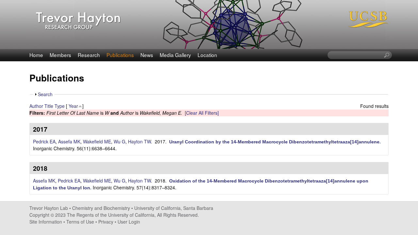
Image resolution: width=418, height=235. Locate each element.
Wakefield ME (97, 141)
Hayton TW (139, 141)
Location (207, 54)
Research (89, 54)
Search (45, 94)
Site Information (45, 221)
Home (36, 54)
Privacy (105, 221)
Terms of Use (80, 221)
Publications (120, 54)
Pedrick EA (44, 141)
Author (36, 106)
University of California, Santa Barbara (173, 208)
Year (73, 106)
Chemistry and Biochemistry (101, 208)
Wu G (119, 141)
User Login (129, 221)
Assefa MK (69, 141)
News (146, 54)
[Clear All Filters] (202, 113)
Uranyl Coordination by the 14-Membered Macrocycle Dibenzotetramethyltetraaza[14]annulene (274, 141)
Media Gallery (175, 54)
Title (48, 106)
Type (60, 106)
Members (60, 54)
